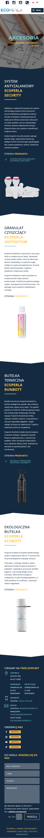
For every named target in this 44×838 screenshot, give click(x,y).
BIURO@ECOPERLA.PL (29, 708)
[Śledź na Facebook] (6, 732)
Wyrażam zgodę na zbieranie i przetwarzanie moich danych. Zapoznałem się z (21, 809)
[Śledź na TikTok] (6, 747)
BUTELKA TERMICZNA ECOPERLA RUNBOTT (20, 462)
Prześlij (32, 816)
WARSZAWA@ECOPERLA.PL (21, 714)
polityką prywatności (17, 811)
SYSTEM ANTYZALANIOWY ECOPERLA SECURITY (22, 160)
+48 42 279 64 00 (25, 701)
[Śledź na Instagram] (6, 737)
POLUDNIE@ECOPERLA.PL (20, 720)
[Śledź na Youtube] (6, 742)
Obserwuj (15, 732)
